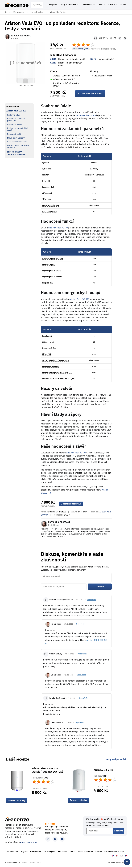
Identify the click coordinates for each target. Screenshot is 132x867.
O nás (123, 5)
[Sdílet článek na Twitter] (125, 38)
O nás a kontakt (11, 852)
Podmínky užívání (85, 852)
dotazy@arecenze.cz (30, 842)
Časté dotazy (35, 852)
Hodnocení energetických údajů (17, 129)
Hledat (40, 5)
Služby (111, 5)
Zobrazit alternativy (91, 94)
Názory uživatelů (14, 134)
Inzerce (72, 852)
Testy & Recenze (68, 5)
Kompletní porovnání (116, 759)
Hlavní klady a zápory (16, 138)
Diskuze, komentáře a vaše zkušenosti (18, 147)
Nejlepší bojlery (108, 49)
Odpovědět (91, 600)
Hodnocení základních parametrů (16, 120)
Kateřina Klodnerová (56, 512)
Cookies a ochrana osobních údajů (110, 852)
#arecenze (50, 824)
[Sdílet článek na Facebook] (119, 38)
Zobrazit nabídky (16, 801)
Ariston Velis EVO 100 (16, 111)
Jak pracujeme (49, 852)
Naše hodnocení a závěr (17, 142)
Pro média (62, 852)
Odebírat (118, 831)
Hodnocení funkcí (14, 124)
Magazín (53, 5)
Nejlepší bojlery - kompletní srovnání (15, 153)
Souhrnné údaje (13, 115)
